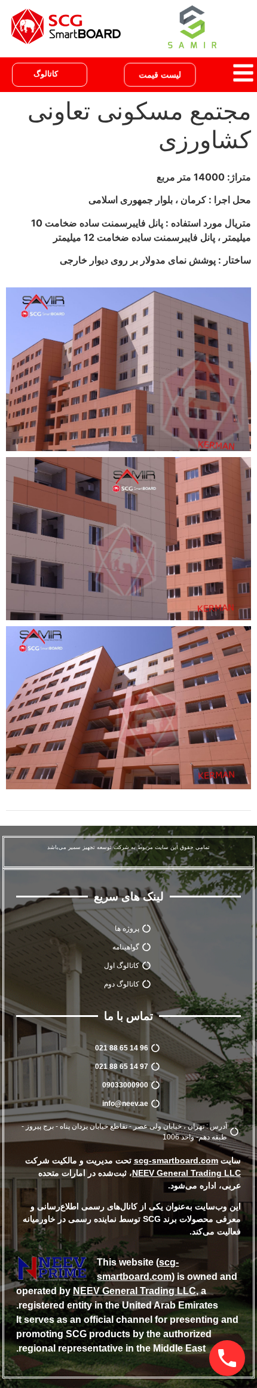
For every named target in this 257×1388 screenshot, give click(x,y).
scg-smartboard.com (176, 1160)
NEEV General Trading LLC (134, 1291)
